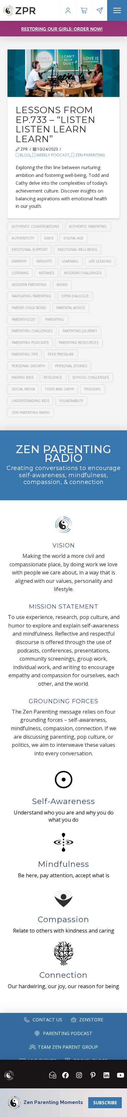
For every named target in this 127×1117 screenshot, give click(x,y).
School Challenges (90, 377)
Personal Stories (71, 366)
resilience (53, 377)
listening (20, 273)
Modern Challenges (83, 273)
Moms (62, 284)
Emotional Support (30, 249)
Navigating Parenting (31, 296)
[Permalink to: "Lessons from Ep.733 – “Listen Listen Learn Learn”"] (63, 73)
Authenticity (23, 238)
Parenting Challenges (32, 331)
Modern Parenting (29, 284)
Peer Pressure (61, 354)
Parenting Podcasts (30, 342)
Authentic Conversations (35, 226)
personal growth (28, 366)
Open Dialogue (75, 296)
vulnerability (71, 400)
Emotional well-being (77, 249)
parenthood (23, 319)
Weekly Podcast (52, 155)
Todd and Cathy (59, 389)
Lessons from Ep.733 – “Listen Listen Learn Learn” (55, 124)
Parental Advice (70, 307)
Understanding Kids (30, 400)
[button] (117, 10)
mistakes (46, 273)
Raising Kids (23, 377)
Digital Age (73, 238)
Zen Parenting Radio (31, 412)
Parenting (54, 319)
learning (70, 261)
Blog (24, 155)
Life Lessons (100, 261)
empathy (19, 261)
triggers (92, 389)
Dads (48, 238)
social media (23, 389)
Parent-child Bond (29, 307)
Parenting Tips (25, 354)
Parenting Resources (78, 342)
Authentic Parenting (88, 226)
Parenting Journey (80, 331)
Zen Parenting (89, 155)
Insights (44, 261)
